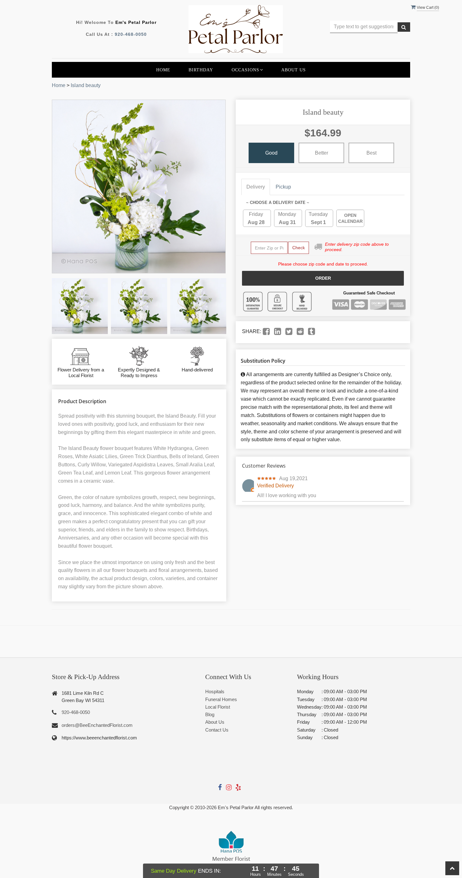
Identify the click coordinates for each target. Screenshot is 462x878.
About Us (293, 69)
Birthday (201, 69)
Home (163, 69)
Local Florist (217, 707)
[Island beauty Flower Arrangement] (80, 306)
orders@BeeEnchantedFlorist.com (97, 725)
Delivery (255, 186)
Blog (209, 714)
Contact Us (216, 730)
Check (298, 247)
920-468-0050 (131, 34)
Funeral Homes (221, 699)
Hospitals (214, 691)
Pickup (283, 186)
